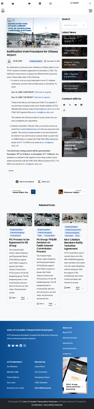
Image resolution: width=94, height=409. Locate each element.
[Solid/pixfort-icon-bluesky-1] (24, 346)
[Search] (84, 25)
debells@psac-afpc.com (45, 109)
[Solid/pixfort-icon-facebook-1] (9, 346)
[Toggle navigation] (90, 11)
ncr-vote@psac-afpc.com (44, 112)
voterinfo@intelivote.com (30, 129)
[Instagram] (64, 110)
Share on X (46, 182)
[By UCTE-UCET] (11, 221)
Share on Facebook (27, 182)
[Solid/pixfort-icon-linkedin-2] (20, 346)
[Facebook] (64, 105)
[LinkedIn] (81, 105)
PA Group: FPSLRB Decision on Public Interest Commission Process (47, 245)
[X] (70, 105)
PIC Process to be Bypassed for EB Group (19, 242)
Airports (11, 171)
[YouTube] (75, 105)
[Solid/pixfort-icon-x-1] (13, 346)
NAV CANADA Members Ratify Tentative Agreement (73, 244)
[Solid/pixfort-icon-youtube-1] (17, 346)
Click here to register (43, 92)
